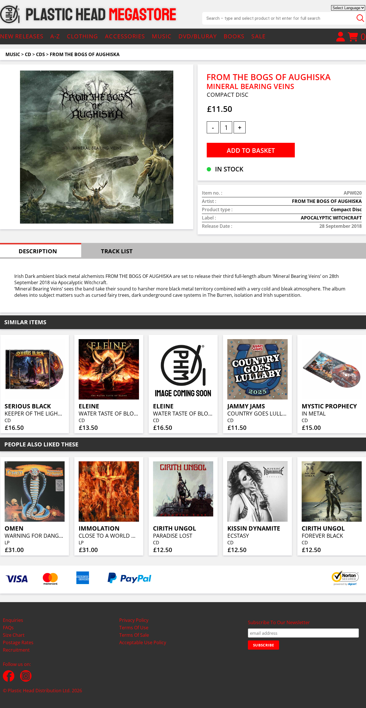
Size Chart (14, 635)
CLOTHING (82, 36)
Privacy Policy (133, 620)
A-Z (55, 36)
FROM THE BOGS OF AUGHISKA (85, 54)
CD (28, 54)
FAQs (8, 627)
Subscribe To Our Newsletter (279, 622)
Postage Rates (18, 642)
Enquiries (13, 620)
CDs (40, 54)
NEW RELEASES (21, 36)
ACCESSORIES (125, 36)
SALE (258, 36)
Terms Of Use (133, 627)
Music (12, 54)
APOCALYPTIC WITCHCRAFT (331, 218)
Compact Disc (346, 209)
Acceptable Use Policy (142, 642)
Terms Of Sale (134, 635)
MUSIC (162, 36)
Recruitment (16, 650)
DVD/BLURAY (197, 36)
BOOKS (234, 36)
